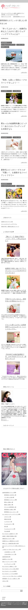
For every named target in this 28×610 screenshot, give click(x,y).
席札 (5, 526)
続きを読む (24, 72)
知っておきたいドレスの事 (8, 571)
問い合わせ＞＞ (5, 420)
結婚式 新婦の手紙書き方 (8, 536)
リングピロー (7, 521)
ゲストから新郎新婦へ (9, 507)
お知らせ (4, 581)
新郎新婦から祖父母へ (9, 495)
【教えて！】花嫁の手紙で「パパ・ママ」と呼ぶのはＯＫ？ (15, 239)
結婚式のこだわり (5, 46)
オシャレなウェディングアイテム (9, 224)
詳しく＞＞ (4, 418)
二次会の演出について (9, 554)
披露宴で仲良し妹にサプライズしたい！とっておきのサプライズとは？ (15, 271)
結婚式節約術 (5, 556)
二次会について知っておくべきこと (10, 549)
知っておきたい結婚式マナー (9, 533)
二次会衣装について (9, 552)
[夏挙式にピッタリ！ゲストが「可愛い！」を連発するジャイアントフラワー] (14, 197)
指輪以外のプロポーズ (7, 538)
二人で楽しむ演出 (20, 44)
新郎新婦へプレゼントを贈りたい (10, 578)
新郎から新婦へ (7, 502)
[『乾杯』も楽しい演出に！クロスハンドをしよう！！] (14, 102)
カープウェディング (9, 564)
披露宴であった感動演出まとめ (9, 541)
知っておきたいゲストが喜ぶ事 (9, 568)
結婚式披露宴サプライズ (6, 42)
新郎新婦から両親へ (9, 509)
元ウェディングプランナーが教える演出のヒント (13, 545)
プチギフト (6, 516)
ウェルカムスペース (9, 529)
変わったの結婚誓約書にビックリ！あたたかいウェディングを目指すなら (14, 126)
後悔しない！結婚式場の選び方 (9, 543)
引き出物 (6, 531)
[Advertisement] (11, 437)
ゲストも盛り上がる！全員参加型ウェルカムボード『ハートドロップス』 (15, 327)
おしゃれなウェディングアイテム (8, 44)
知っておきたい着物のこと (8, 566)
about (3, 599)
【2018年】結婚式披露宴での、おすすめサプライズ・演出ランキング (15, 356)
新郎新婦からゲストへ (9, 499)
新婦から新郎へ (7, 504)
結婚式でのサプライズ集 (7, 221)
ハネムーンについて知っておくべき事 (11, 576)
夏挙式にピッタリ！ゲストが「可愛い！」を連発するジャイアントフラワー (14, 172)
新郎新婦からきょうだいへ (10, 512)
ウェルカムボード (8, 524)
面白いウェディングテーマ (8, 561)
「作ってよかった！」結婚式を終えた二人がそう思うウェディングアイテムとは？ (14, 31)
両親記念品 (6, 519)
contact (3, 597)
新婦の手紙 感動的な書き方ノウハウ (10, 226)
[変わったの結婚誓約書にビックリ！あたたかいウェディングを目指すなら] (14, 149)
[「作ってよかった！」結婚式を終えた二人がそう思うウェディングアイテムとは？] (14, 61)
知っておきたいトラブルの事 (9, 573)
